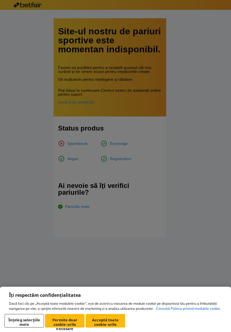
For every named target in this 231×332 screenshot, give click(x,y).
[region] (115, 309)
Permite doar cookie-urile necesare (64, 322)
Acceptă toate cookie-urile (105, 322)
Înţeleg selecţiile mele (24, 322)
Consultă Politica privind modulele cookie (188, 308)
